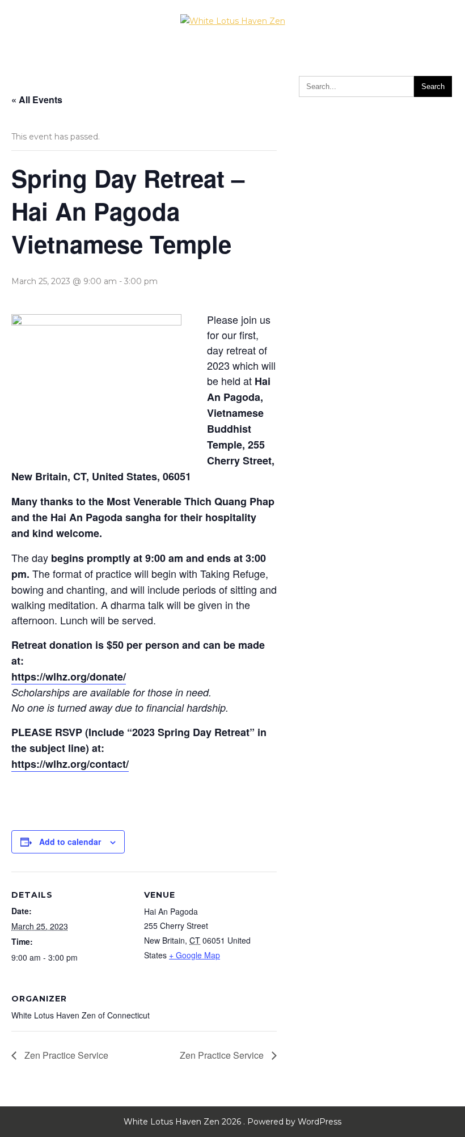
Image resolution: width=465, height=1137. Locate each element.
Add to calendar (70, 841)
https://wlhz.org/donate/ (68, 676)
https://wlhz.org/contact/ (70, 763)
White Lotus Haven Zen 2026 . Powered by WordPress (232, 1122)
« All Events (36, 99)
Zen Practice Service (65, 1055)
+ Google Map (194, 955)
